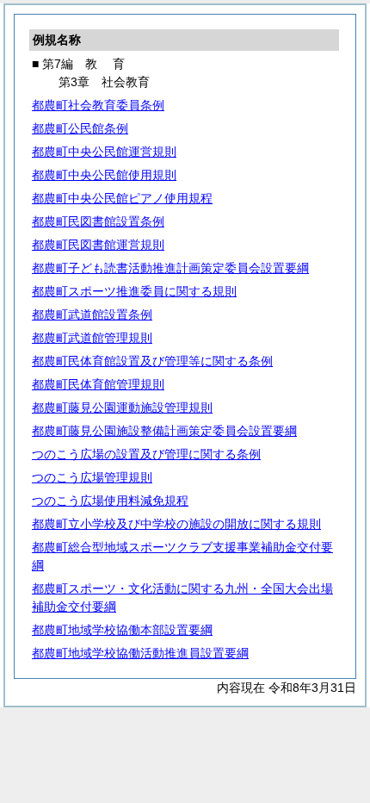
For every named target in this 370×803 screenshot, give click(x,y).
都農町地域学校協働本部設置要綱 (122, 630)
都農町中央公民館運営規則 (104, 152)
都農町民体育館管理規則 (98, 384)
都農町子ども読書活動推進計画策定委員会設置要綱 (170, 268)
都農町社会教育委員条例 (98, 105)
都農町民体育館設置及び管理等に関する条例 (152, 361)
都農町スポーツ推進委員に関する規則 (134, 291)
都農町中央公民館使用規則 (104, 175)
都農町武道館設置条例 (92, 314)
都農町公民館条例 (80, 128)
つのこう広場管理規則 (92, 477)
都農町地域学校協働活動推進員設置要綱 (140, 653)
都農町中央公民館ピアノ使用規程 (122, 198)
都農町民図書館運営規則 (98, 245)
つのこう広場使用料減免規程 (110, 500)
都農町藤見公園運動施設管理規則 (122, 407)
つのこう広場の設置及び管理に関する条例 (146, 454)
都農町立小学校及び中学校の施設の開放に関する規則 (176, 524)
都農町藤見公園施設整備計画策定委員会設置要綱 (164, 431)
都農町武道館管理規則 (92, 338)
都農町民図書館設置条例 (98, 221)
